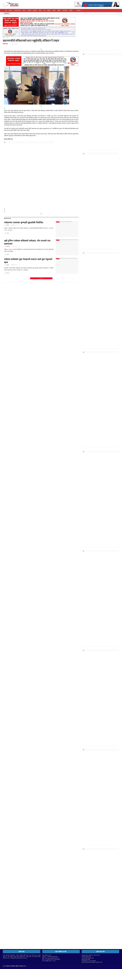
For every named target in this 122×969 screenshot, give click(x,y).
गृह (6, 10)
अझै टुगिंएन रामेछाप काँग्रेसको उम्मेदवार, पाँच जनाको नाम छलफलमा (27, 242)
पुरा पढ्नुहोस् (7, 233)
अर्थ (44, 10)
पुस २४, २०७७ (14, 43)
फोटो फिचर (65, 10)
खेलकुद (49, 10)
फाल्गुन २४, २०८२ (14, 225)
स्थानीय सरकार (17, 10)
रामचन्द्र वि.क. (8, 246)
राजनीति (29, 10)
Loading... (41, 278)
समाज (24, 10)
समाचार (10, 10)
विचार (40, 10)
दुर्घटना (54, 10)
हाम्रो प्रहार (5, 44)
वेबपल (24, 966)
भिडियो (59, 10)
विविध (71, 10)
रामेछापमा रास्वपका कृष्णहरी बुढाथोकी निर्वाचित (23, 222)
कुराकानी (35, 10)
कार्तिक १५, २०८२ (14, 264)
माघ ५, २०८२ (14, 246)
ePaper (80, 10)
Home (4, 37)
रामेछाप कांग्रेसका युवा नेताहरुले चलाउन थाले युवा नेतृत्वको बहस (28, 261)
